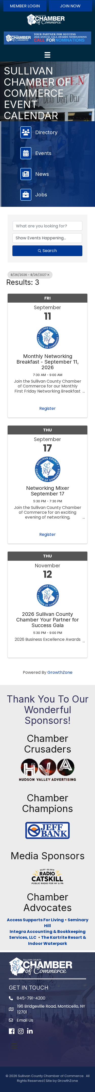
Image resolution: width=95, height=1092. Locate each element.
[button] (24, 5)
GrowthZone (59, 672)
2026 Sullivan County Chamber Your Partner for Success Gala (47, 619)
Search (50, 251)
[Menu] (47, 55)
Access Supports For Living (35, 920)
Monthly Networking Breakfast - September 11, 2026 (47, 361)
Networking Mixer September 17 (47, 490)
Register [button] (47, 408)
